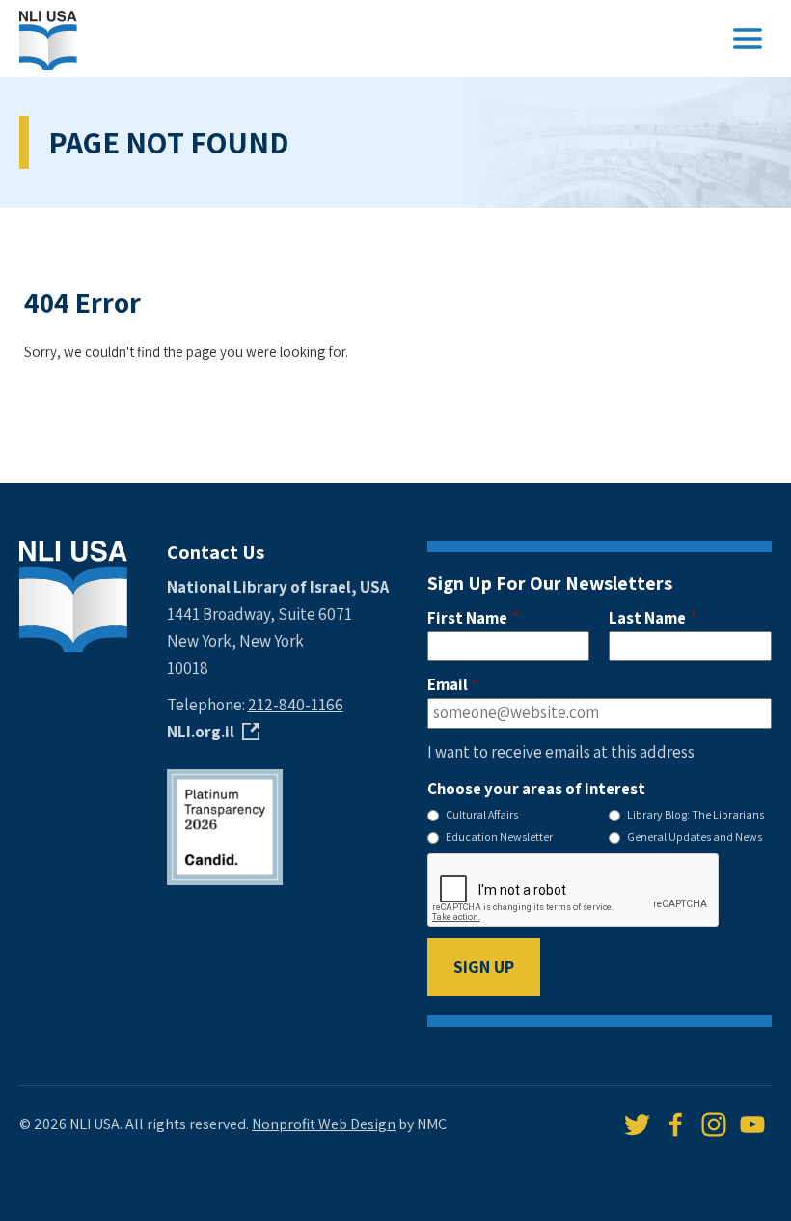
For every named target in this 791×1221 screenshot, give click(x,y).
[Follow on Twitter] (636, 1124)
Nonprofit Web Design (324, 1124)
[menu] (747, 38)
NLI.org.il (200, 731)
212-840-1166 (295, 704)
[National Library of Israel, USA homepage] (48, 39)
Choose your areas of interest (536, 788)
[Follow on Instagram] (714, 1124)
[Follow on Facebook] (675, 1124)
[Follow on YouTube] (752, 1124)
